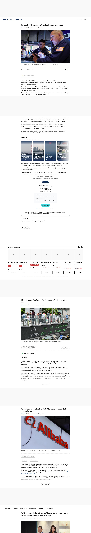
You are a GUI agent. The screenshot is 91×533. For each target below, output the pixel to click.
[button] (79, 19)
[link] (12, 19)
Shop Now (14, 272)
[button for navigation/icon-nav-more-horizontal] (68, 70)
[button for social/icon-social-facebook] (65, 70)
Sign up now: (23, 27)
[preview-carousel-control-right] (68, 151)
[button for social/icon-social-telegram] (62, 70)
